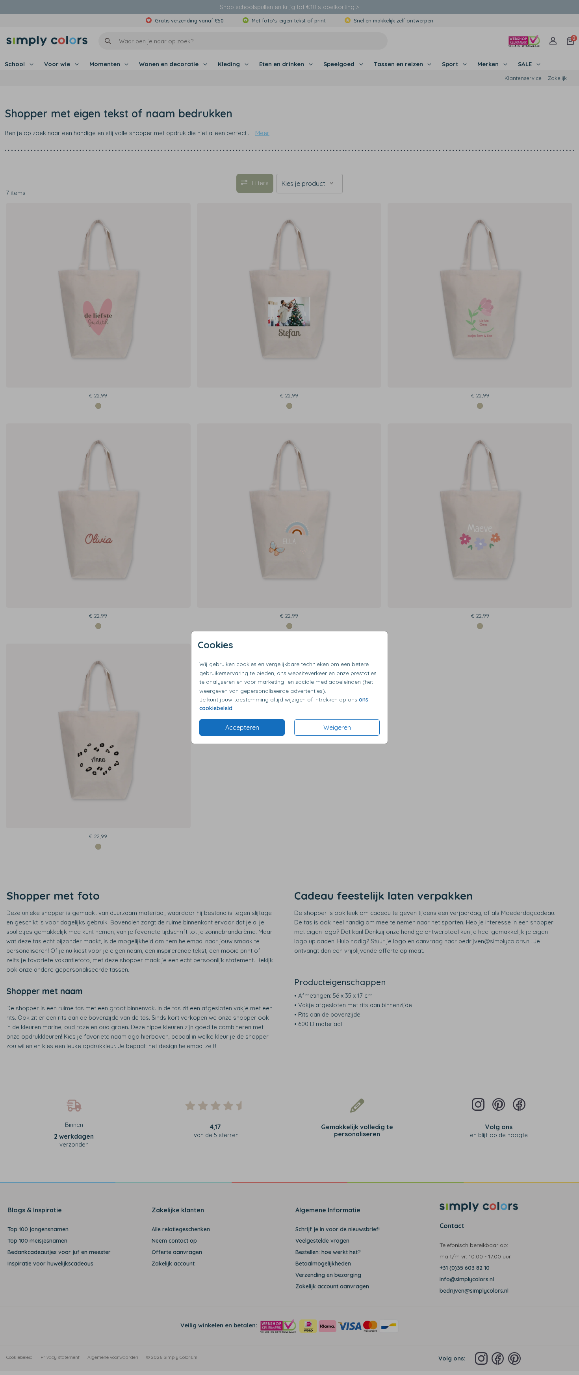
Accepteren (242, 727)
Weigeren (337, 727)
